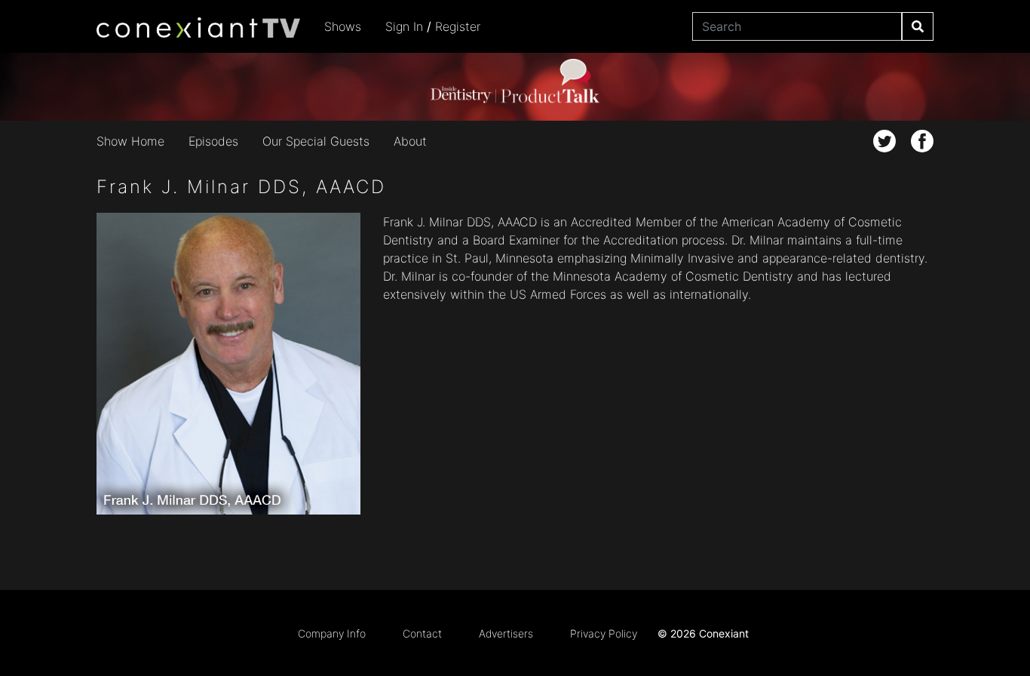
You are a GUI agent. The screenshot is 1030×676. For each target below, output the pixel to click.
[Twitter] (884, 141)
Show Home (130, 141)
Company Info (332, 633)
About (410, 141)
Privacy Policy (603, 633)
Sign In (404, 26)
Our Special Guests (315, 141)
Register (457, 26)
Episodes (213, 141)
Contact (422, 633)
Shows (342, 26)
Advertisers (506, 633)
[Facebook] (922, 141)
